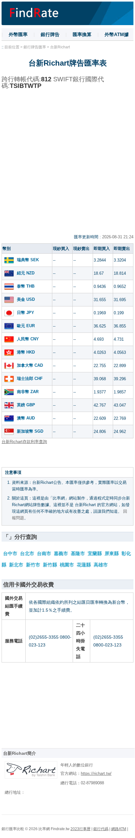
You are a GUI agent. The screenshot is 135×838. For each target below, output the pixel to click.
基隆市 (78, 553)
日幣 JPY (25, 312)
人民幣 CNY (28, 339)
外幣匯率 (18, 34)
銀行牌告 (50, 34)
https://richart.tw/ (96, 773)
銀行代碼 (100, 829)
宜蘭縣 (95, 553)
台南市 (44, 553)
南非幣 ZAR (28, 391)
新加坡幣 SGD (30, 431)
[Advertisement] (67, 163)
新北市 (16, 564)
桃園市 (67, 564)
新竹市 (33, 564)
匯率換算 (82, 34)
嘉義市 (61, 553)
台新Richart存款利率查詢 (24, 441)
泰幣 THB (25, 286)
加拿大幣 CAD (30, 365)
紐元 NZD (25, 273)
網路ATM (118, 829)
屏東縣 (112, 553)
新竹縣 (50, 564)
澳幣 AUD (26, 418)
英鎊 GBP (26, 405)
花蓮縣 (84, 564)
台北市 (27, 553)
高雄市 (101, 564)
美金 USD (26, 299)
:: (2, 47)
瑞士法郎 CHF (30, 378)
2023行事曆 (80, 829)
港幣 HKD (26, 352)
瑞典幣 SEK (28, 259)
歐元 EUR (26, 325)
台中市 (10, 553)
